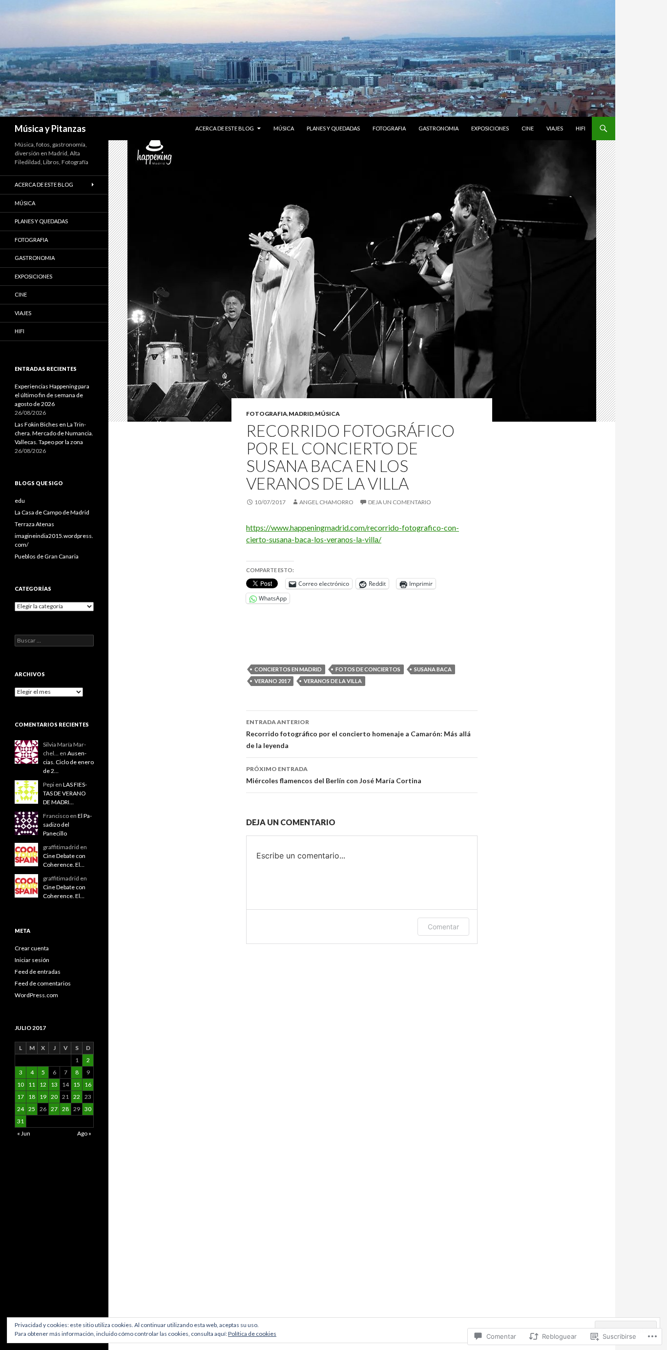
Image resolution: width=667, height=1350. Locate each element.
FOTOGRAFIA (389, 128)
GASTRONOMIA (438, 128)
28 (65, 1109)
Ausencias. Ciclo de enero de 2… (68, 762)
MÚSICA (283, 128)
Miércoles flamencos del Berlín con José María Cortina (333, 775)
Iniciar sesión (32, 960)
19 (43, 1096)
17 (20, 1096)
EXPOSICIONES (490, 128)
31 (20, 1121)
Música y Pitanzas (50, 128)
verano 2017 (272, 681)
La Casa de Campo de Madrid (52, 512)
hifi (580, 128)
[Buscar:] (54, 640)
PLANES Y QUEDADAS (333, 128)
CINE (527, 128)
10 (20, 1084)
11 (31, 1084)
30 (87, 1109)
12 (43, 1084)
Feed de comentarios (43, 983)
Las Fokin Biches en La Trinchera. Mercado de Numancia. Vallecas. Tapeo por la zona (54, 433)
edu (20, 500)
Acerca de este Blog (224, 128)
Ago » (84, 1133)
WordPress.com (36, 995)
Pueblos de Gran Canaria (47, 556)
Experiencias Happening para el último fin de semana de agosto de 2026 (52, 395)
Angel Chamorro (326, 502)
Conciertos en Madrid (288, 669)
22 (76, 1096)
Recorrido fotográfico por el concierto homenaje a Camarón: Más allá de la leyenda (358, 734)
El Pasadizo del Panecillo (67, 824)
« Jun (23, 1133)
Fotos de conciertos (367, 669)
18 (31, 1096)
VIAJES (554, 128)
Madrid (301, 413)
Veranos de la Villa (333, 681)
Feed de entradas (38, 971)
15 (76, 1084)
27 (54, 1109)
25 (31, 1109)
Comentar (443, 926)
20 (54, 1096)
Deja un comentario (399, 502)
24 (20, 1109)
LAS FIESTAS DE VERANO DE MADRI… (65, 793)
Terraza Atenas (34, 524)
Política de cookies (252, 1333)
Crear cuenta (32, 948)
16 (87, 1084)
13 (54, 1084)
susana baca (433, 669)
